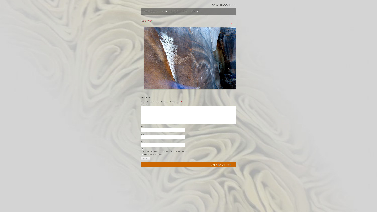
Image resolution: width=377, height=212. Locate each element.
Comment (144, 105)
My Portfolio (150, 11)
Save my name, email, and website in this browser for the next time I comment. (164, 151)
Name (143, 126)
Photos (174, 11)
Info (185, 11)
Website (143, 142)
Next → (233, 24)
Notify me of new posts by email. (153, 154)
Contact (195, 11)
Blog (164, 11)
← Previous (144, 24)
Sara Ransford (224, 5)
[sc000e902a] (190, 58)
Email (143, 134)
